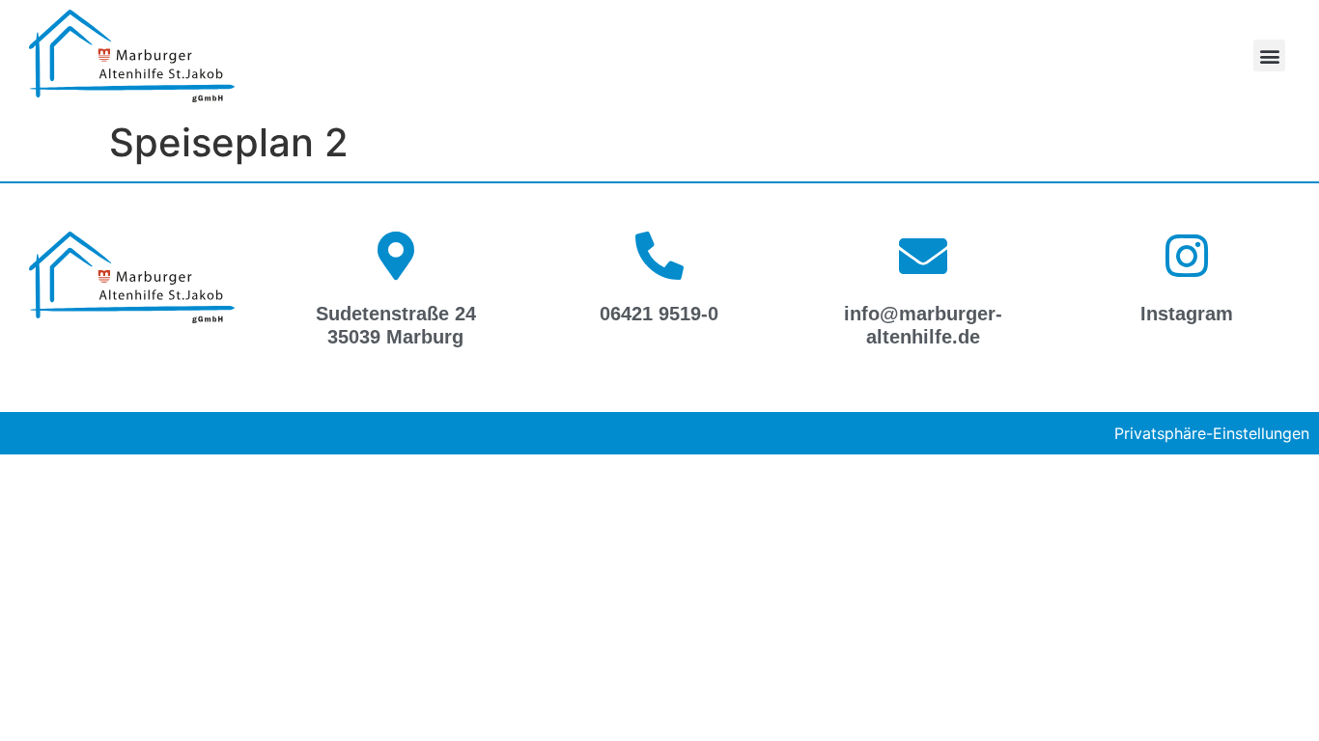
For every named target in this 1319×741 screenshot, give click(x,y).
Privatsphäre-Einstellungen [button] (1211, 433)
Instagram (1186, 313)
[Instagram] (1187, 256)
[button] (1269, 55)
